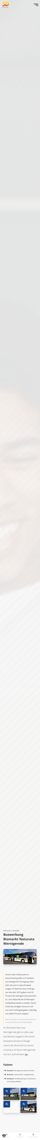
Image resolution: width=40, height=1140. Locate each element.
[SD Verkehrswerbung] (5, 5)
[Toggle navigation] (36, 4)
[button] (4, 1136)
